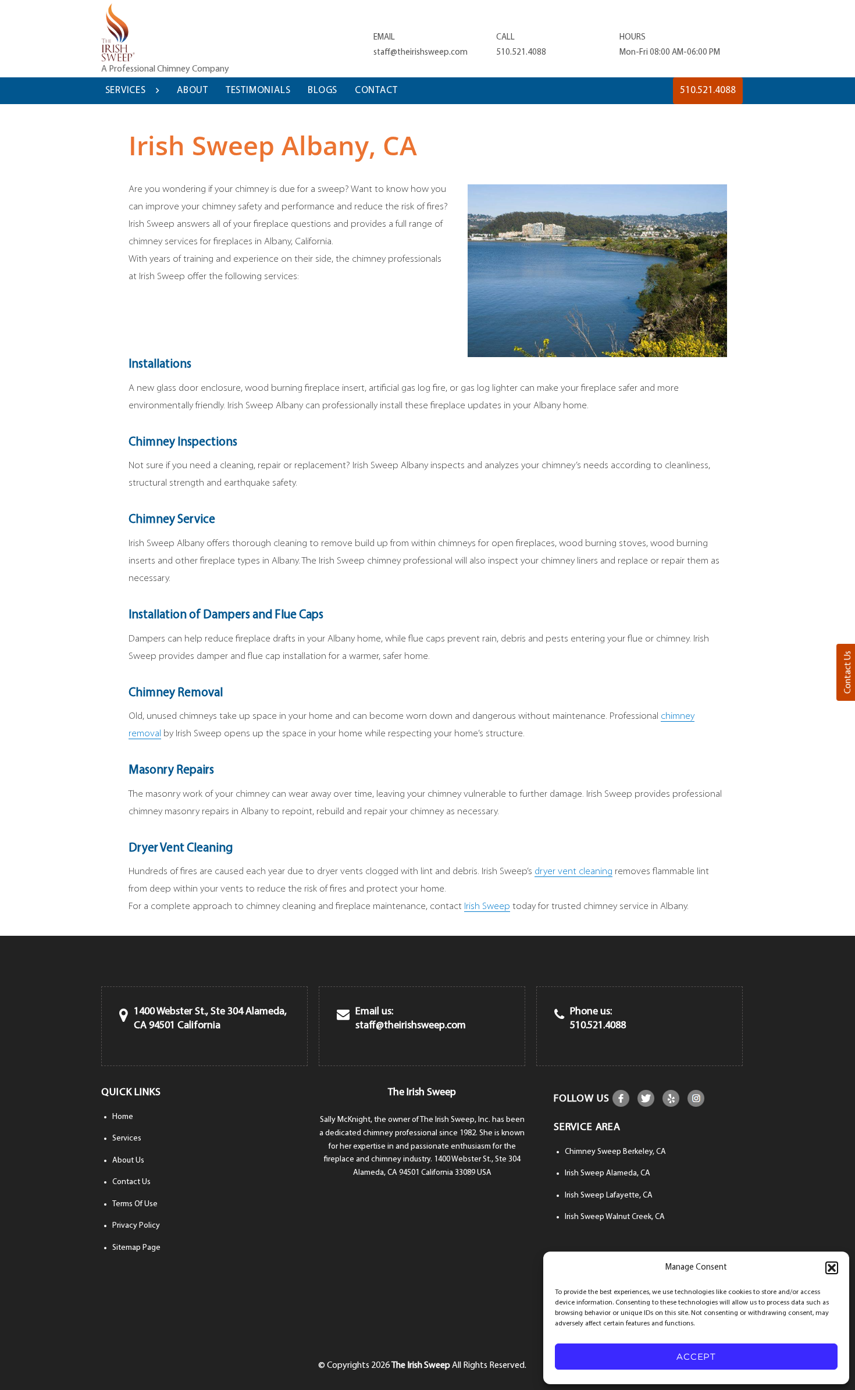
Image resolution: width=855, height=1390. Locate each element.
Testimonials (258, 90)
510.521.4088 (521, 52)
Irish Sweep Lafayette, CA (609, 1195)
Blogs (322, 90)
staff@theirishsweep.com (420, 52)
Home (122, 1117)
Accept (695, 1356)
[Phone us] (559, 1015)
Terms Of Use (135, 1204)
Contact (376, 90)
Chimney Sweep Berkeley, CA (615, 1151)
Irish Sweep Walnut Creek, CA (615, 1217)
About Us (128, 1160)
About (192, 90)
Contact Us (131, 1182)
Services (125, 90)
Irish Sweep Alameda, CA (607, 1173)
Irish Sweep (487, 906)
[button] (832, 1268)
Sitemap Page (136, 1247)
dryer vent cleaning (573, 871)
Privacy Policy (136, 1225)
